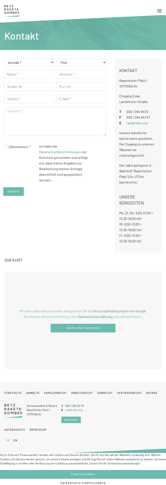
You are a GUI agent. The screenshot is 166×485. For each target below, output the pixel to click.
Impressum (37, 429)
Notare (152, 393)
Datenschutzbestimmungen (60, 152)
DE (8, 440)
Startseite (13, 393)
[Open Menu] (159, 11)
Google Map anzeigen (83, 328)
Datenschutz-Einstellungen (83, 483)
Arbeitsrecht (82, 393)
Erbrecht (105, 393)
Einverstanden (83, 474)
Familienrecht (55, 393)
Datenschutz (14, 429)
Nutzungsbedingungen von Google (119, 311)
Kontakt (71, 420)
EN (15, 440)
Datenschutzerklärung (95, 316)
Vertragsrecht (129, 393)
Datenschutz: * (20, 147)
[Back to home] (11, 11)
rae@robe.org (136, 123)
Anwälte (33, 393)
